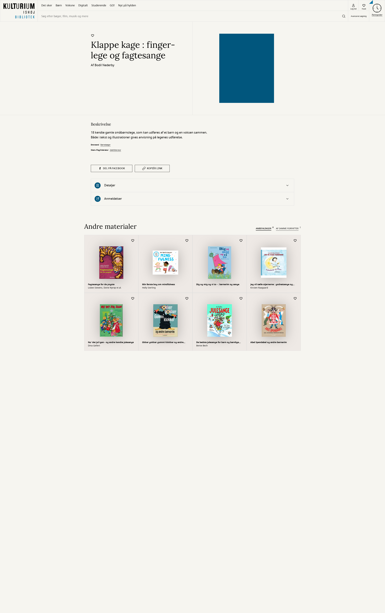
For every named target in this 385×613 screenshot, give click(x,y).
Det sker (46, 5)
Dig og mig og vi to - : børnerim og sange (217, 284)
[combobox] (193, 16)
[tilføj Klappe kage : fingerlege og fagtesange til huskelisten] (92, 35)
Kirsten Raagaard (259, 288)
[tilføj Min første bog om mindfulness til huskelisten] (187, 241)
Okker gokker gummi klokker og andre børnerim (162, 343)
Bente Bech (202, 346)
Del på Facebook (114, 168)
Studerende (98, 5)
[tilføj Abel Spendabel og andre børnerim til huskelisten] (295, 299)
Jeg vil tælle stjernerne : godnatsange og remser (271, 285)
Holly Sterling (149, 288)
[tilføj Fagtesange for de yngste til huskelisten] (133, 241)
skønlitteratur (115, 150)
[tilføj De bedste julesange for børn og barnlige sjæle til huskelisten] (241, 299)
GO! (112, 5)
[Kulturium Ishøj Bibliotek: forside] (19, 11)
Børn (59, 5)
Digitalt (83, 5)
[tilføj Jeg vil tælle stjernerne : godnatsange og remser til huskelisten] (295, 241)
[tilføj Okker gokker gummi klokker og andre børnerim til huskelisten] (187, 299)
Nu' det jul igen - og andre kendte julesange (111, 342)
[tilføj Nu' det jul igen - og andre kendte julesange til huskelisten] (133, 299)
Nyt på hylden (127, 5)
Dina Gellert (94, 346)
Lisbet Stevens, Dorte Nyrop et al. (105, 288)
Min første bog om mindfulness (158, 284)
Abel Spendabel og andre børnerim (268, 342)
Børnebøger (105, 144)
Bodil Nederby (104, 65)
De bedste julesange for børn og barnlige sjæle (217, 343)
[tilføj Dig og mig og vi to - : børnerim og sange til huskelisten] (241, 241)
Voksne (70, 5)
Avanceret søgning (359, 16)
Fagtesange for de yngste (101, 284)
